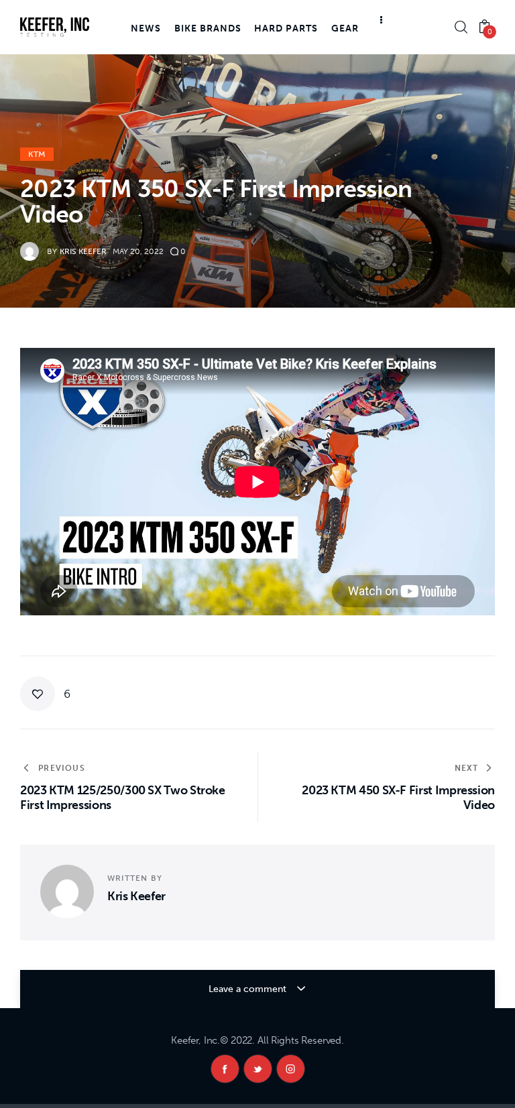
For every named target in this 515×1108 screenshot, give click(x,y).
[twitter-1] (257, 1068)
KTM (37, 154)
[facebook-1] (225, 1068)
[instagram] (290, 1068)
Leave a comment (249, 989)
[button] (45, 693)
